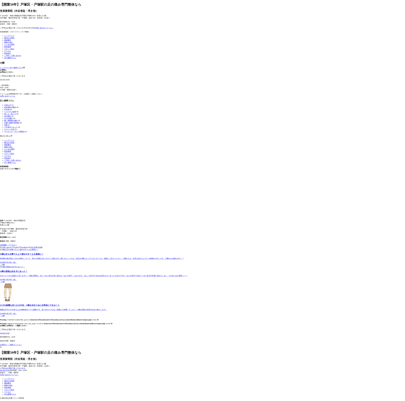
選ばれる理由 (9, 38)
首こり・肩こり (10, 114)
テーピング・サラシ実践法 (14, 131)
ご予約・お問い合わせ (12, 56)
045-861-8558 (4, 333)
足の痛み (7, 116)
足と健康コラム (10, 162)
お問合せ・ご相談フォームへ (11, 345)
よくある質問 (9, 44)
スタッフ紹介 (9, 49)
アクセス (7, 51)
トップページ (9, 36)
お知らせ (7, 105)
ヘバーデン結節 (10, 112)
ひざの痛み (8, 118)
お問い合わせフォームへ (44, 28)
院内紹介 (7, 53)
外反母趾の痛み (10, 107)
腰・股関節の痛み (11, 120)
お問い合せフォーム (7, 96)
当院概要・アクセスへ (8, 245)
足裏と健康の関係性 (11, 123)
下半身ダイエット (11, 127)
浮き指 (6, 109)
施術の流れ (8, 42)
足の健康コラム (10, 58)
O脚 (5, 125)
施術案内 (7, 40)
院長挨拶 (7, 47)
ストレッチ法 (9, 129)
